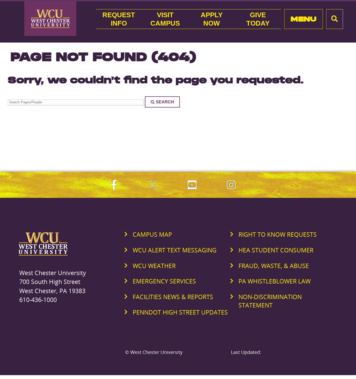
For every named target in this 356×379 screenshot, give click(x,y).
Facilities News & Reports (173, 297)
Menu (303, 18)
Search (165, 101)
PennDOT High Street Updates (180, 312)
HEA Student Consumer (276, 250)
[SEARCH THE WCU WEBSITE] (334, 19)
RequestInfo (118, 19)
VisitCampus (165, 19)
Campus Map (152, 234)
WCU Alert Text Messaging (175, 250)
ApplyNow (212, 19)
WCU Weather (154, 266)
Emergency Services (164, 281)
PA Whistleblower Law (274, 281)
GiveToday (257, 19)
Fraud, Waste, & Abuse (273, 266)
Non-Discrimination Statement (270, 301)
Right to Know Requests (277, 234)
